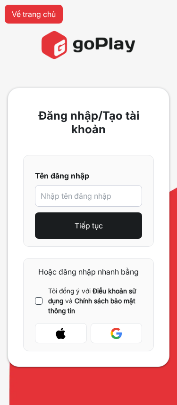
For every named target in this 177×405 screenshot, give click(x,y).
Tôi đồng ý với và (92, 301)
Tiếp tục (89, 225)
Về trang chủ (34, 14)
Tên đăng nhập (62, 175)
